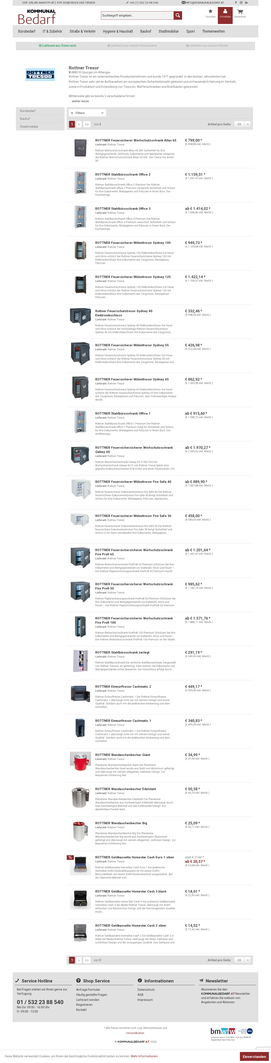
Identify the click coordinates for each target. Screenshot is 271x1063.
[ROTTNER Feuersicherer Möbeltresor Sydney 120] (80, 285)
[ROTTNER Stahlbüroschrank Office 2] (80, 183)
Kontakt (81, 1009)
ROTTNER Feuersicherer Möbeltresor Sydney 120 (133, 277)
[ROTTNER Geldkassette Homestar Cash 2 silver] (80, 934)
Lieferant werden (87, 1000)
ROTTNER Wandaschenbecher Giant (122, 755)
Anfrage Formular (88, 989)
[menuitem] (141, 15)
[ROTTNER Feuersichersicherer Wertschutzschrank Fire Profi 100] (80, 627)
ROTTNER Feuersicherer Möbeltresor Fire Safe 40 (133, 482)
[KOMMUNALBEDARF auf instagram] (241, 2)
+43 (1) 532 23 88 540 (143, 2)
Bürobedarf (28, 111)
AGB (141, 994)
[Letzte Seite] (87, 124)
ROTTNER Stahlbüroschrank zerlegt (122, 652)
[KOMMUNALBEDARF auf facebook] (236, 2)
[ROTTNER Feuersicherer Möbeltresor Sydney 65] (80, 388)
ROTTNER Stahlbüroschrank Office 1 (123, 413)
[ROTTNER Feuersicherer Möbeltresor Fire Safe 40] (80, 490)
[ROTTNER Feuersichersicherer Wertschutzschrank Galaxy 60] (80, 456)
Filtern (80, 113)
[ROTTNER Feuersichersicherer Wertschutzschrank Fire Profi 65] (80, 558)
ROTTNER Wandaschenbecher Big (121, 823)
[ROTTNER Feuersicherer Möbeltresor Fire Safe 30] (80, 524)
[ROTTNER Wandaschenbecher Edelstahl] (80, 797)
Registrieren (84, 1004)
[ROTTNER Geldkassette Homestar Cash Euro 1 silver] (80, 866)
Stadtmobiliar (29, 126)
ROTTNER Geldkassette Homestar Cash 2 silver (130, 926)
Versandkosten (135, 1033)
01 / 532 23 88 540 (40, 1002)
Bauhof (25, 118)
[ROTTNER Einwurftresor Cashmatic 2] (80, 695)
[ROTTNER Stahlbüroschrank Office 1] (80, 422)
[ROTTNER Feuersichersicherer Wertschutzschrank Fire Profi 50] (80, 592)
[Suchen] (178, 15)
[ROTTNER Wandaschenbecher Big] (80, 831)
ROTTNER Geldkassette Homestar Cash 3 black (130, 891)
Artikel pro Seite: (219, 124)
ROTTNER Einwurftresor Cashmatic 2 (123, 687)
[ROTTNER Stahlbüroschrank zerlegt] (80, 661)
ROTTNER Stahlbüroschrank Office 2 (123, 174)
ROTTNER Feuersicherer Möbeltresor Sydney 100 (133, 243)
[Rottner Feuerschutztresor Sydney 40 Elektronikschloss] (80, 319)
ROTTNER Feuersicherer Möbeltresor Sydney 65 (132, 379)
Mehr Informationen (144, 1056)
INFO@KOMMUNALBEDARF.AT (205, 2)
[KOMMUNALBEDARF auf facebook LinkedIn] (246, 2)
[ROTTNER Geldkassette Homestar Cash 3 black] (80, 900)
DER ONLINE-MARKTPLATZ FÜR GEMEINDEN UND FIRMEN (58, 2)
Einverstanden (254, 1057)
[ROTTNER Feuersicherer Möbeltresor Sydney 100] (80, 251)
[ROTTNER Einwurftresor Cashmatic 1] (80, 729)
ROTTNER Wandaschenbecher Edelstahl (125, 789)
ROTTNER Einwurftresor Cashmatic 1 (123, 721)
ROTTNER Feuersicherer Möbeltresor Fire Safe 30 (133, 516)
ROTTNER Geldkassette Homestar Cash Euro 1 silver (134, 857)
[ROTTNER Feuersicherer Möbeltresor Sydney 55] (80, 353)
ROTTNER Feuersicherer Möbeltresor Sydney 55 (132, 345)
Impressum (145, 1000)
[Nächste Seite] (79, 124)
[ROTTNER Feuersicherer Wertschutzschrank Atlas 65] (80, 149)
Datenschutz (146, 989)
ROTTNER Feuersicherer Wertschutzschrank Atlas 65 (135, 140)
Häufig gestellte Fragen (91, 994)
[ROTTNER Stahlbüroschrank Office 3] (80, 217)
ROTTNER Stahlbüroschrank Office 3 (123, 209)
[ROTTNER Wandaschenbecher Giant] (80, 763)
